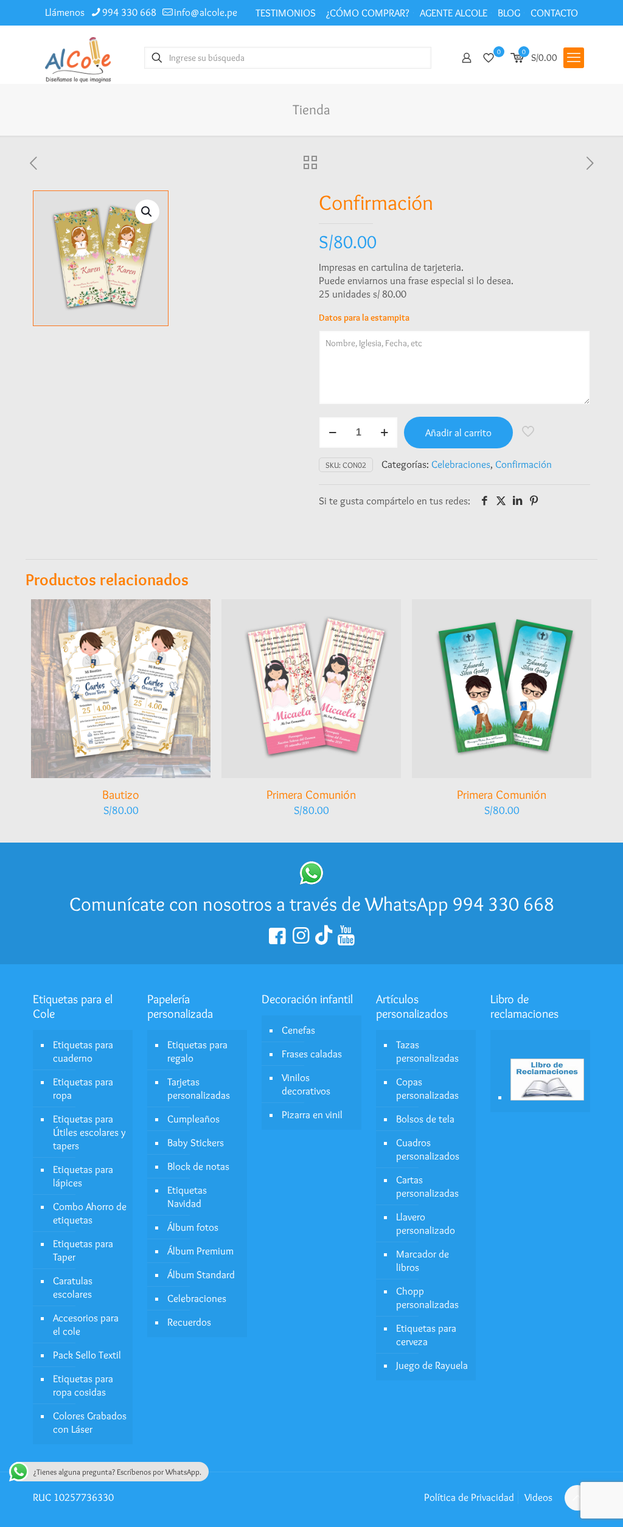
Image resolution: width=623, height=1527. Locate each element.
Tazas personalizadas (427, 1051)
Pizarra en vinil (312, 1114)
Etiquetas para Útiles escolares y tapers (89, 1132)
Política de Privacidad (469, 1497)
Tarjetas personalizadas (198, 1088)
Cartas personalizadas (427, 1186)
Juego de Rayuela (432, 1365)
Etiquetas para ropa (83, 1088)
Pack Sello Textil (87, 1355)
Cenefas (298, 1030)
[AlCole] (78, 57)
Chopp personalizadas (427, 1297)
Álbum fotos (192, 1227)
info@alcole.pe (205, 12)
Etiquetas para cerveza (426, 1335)
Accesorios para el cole (86, 1324)
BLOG (509, 13)
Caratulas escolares (72, 1287)
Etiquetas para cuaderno (83, 1051)
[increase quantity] (384, 432)
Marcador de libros (422, 1260)
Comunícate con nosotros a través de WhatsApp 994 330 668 (311, 904)
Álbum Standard (201, 1274)
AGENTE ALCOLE (453, 13)
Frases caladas (312, 1054)
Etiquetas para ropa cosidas (83, 1385)
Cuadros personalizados (427, 1149)
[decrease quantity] (332, 432)
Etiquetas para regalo (197, 1051)
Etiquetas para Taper (83, 1250)
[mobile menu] (573, 57)
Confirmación (523, 464)
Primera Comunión (311, 794)
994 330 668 (129, 12)
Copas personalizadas (427, 1088)
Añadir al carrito (458, 432)
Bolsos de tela (425, 1119)
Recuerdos (189, 1322)
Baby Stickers (195, 1142)
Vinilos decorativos (306, 1084)
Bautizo (120, 794)
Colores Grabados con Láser (90, 1422)
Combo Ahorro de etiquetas (90, 1213)
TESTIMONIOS (286, 13)
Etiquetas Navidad (187, 1196)
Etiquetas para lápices (83, 1176)
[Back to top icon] (577, 1498)
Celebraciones (460, 464)
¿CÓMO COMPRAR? (367, 13)
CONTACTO (554, 13)
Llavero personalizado (425, 1223)
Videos (538, 1497)
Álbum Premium (200, 1251)
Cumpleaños (193, 1119)
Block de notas (198, 1166)
